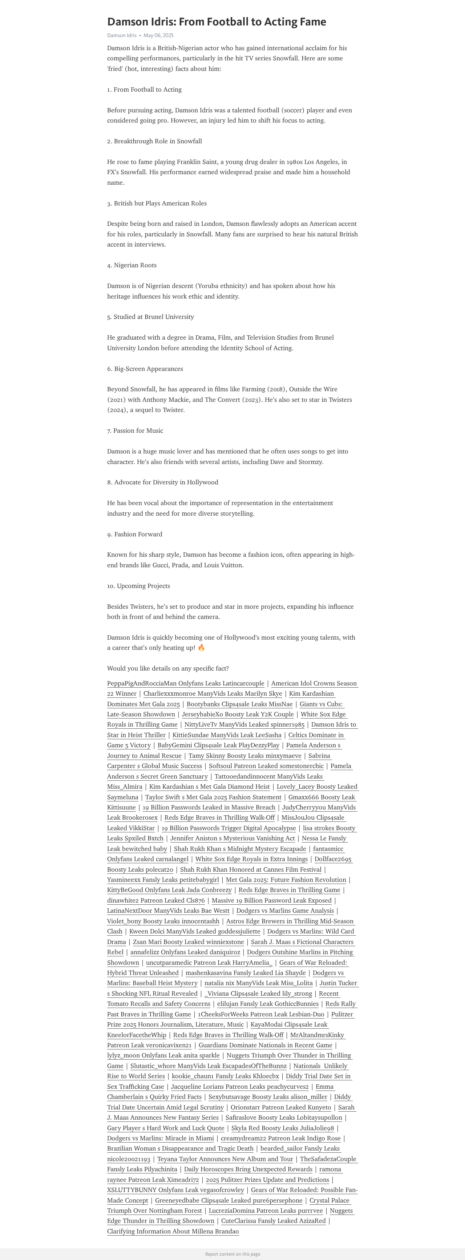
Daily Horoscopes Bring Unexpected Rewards (248, 1169)
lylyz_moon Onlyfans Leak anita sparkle (163, 1055)
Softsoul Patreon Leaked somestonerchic (266, 766)
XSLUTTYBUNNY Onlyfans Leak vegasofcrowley (175, 1190)
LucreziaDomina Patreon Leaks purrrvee (266, 1211)
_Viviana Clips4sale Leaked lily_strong (258, 993)
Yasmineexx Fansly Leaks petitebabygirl (163, 880)
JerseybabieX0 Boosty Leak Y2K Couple (238, 714)
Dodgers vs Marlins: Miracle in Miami (160, 1138)
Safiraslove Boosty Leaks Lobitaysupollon (284, 1117)
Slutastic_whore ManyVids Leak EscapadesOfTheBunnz (208, 1066)
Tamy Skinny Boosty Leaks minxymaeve (245, 756)
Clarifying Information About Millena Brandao (173, 1231)
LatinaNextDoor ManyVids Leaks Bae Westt (168, 911)
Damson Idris (122, 35)
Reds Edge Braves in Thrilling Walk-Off (220, 817)
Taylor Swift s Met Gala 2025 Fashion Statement (213, 797)
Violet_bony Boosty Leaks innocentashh (163, 921)
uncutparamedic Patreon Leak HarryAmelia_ (209, 963)
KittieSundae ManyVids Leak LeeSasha (227, 735)
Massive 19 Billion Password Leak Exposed (272, 900)
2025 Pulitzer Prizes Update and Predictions (267, 1180)
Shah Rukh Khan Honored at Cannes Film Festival (251, 869)
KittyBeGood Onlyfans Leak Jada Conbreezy (169, 890)
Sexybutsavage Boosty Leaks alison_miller (268, 1097)
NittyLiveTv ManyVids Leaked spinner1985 (244, 724)
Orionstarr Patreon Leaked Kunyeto (281, 1107)
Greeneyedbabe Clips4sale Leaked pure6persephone (229, 1200)
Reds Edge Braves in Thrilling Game (289, 890)
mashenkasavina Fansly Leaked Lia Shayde (246, 973)
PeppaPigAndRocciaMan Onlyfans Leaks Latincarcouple (185, 683)
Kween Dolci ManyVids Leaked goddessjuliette (194, 931)
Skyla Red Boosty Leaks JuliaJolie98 (282, 1128)
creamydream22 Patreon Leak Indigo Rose (281, 1138)
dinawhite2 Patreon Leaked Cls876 (156, 900)
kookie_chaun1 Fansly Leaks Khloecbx (225, 1076)
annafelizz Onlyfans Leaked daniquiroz (185, 952)
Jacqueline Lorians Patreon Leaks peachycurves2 (240, 1087)
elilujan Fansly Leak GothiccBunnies (268, 1004)
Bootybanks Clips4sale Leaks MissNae (240, 704)
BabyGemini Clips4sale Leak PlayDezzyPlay (218, 745)
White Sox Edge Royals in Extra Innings (251, 859)
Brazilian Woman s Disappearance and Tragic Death (180, 1148)
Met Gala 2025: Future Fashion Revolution (286, 880)
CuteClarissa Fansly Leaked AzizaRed (273, 1221)
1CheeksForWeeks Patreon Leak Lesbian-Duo (261, 1014)
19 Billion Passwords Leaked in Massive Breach (209, 807)
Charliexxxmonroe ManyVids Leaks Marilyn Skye (212, 693)
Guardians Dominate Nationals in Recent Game (265, 1045)
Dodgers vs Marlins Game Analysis (285, 911)
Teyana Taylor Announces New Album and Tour (225, 1159)
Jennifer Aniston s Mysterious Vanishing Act (232, 838)
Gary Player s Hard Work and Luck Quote (166, 1128)
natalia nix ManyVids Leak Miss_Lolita (259, 983)
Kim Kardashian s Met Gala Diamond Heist (209, 787)
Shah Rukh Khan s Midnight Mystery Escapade (240, 849)
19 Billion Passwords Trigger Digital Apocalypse (229, 828)
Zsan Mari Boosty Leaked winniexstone (188, 942)
